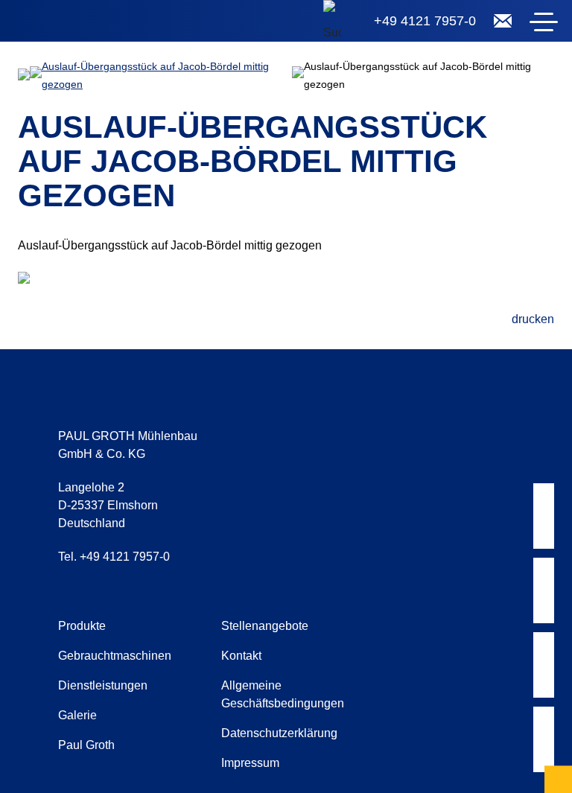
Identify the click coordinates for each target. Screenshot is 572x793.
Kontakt (241, 655)
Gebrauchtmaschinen (114, 655)
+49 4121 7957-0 (425, 20)
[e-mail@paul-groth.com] (503, 21)
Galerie (77, 715)
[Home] (104, 24)
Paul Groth (86, 745)
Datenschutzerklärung (279, 733)
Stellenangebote (264, 626)
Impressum (250, 763)
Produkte (82, 626)
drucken (533, 319)
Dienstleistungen (102, 685)
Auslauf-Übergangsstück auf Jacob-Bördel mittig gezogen (155, 75)
